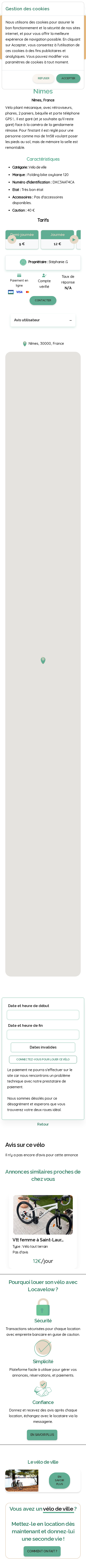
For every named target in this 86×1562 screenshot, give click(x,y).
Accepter (68, 78)
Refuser (43, 78)
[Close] (78, 8)
